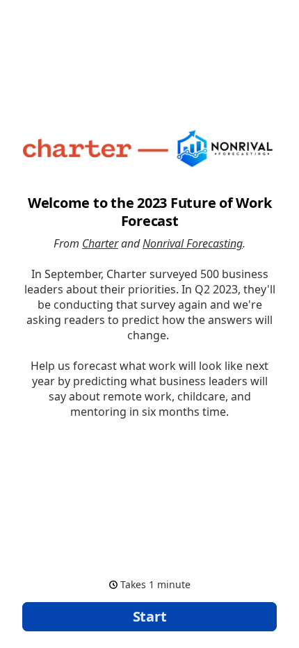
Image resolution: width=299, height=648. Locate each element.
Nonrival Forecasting (193, 243)
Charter (100, 243)
